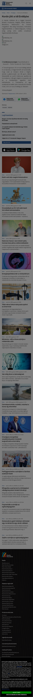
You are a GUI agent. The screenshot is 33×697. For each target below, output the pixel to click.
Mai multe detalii (19, 666)
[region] (16, 677)
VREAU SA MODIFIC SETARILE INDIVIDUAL (16, 694)
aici (8, 673)
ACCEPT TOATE (16, 692)
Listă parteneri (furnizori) (5, 689)
